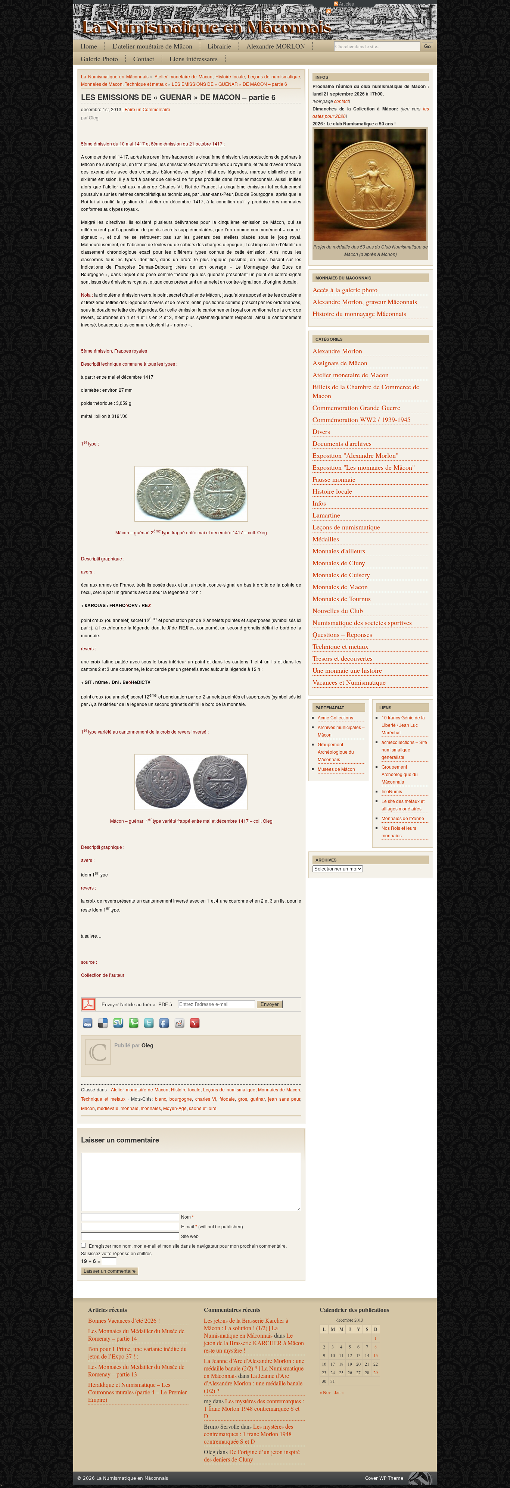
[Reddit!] (180, 1022)
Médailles (325, 538)
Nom (186, 1216)
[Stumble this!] (119, 1022)
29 (375, 1372)
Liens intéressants (194, 58)
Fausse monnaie (333, 479)
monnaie (130, 1108)
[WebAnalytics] (0, 1483)
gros (242, 1098)
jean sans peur (284, 1098)
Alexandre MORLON (275, 46)
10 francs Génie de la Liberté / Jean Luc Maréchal (403, 724)
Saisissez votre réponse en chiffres (116, 1253)
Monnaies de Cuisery (341, 574)
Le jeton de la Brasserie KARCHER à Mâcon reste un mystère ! (254, 1342)
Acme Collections (335, 717)
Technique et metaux (146, 84)
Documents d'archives (341, 443)
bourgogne (181, 1098)
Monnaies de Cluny (338, 562)
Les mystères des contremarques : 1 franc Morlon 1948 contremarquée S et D (254, 1408)
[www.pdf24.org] (88, 1003)
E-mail (187, 1226)
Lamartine (326, 514)
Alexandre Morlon (337, 350)
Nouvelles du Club (337, 610)
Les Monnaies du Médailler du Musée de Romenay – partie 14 (136, 1334)
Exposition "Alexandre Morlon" (355, 455)
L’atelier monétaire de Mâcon (152, 46)
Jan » (339, 1392)
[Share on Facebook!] (165, 1022)
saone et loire (203, 1108)
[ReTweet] (149, 1022)
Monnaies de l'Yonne (403, 818)
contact (341, 101)
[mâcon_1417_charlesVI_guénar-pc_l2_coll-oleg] (191, 782)
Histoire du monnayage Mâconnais (359, 313)
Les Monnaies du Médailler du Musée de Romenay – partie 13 (136, 1370)
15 (375, 1355)
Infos (319, 502)
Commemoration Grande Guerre (356, 407)
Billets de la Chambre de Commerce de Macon (365, 391)
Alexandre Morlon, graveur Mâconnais (364, 301)
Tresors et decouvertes (342, 658)
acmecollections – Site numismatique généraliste (404, 749)
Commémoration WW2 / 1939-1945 (361, 419)
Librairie (219, 46)
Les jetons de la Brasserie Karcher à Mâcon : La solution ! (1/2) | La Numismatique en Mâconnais (246, 1327)
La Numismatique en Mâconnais (115, 76)
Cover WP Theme (384, 1478)
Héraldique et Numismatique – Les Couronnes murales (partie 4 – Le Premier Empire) (137, 1392)
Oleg (147, 1045)
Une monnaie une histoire (347, 670)
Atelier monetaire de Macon (183, 76)
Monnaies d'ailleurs (338, 550)
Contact (143, 58)
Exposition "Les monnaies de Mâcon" (363, 467)
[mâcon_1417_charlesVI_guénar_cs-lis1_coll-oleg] (191, 494)
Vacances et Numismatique (349, 682)
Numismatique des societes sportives (362, 622)
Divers (321, 431)
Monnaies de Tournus (341, 598)
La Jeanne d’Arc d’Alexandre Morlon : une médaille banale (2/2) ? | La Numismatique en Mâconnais (254, 1368)
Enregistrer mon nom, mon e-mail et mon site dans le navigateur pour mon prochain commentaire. (188, 1245)
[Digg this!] (88, 1022)
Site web (190, 1236)
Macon (88, 1108)
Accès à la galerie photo (344, 289)
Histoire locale (230, 76)
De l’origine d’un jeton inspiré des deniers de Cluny (252, 1455)
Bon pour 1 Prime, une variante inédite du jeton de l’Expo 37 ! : (137, 1352)
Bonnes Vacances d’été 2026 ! (124, 1320)
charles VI (206, 1098)
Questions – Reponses (342, 634)
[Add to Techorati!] (134, 1022)
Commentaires (346, 11)
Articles (346, 3)
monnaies (151, 1108)
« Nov (325, 1392)
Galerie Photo (99, 58)
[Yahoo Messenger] (195, 1022)
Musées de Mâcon (336, 769)
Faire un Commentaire (147, 109)
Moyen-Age (175, 1108)
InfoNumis (392, 791)
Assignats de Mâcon (339, 362)
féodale (227, 1098)
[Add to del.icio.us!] (103, 1022)
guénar (258, 1098)
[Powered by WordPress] (422, 1478)
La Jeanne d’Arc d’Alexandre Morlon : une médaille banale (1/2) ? (253, 1383)
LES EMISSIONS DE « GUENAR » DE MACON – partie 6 (229, 84)
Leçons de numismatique (274, 76)
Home (89, 46)
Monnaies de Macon (101, 84)
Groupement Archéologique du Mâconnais (336, 751)
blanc (160, 1098)
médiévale (107, 1108)
